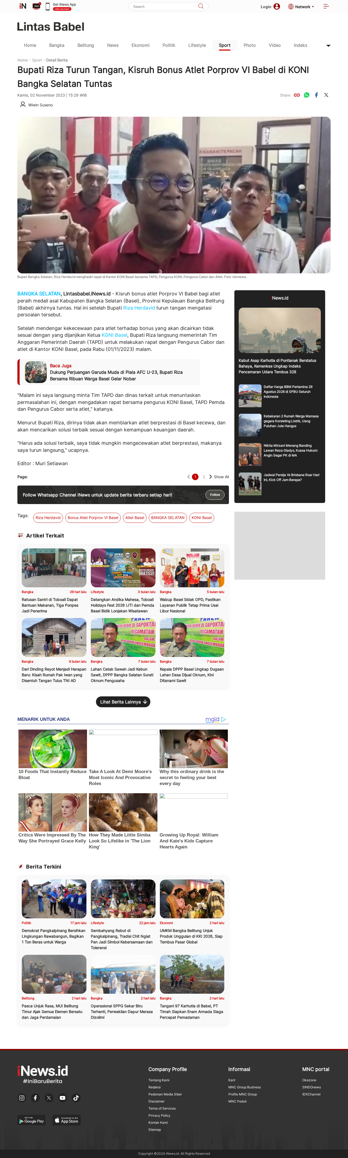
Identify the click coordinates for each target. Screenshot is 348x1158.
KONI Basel (114, 335)
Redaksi (154, 1087)
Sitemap (154, 1130)
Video (275, 45)
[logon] (22, 7)
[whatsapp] (306, 95)
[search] (201, 6)
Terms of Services (162, 1108)
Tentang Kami (158, 1080)
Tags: (22, 515)
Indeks (300, 45)
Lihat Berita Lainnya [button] (120, 702)
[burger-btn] (326, 6)
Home (30, 45)
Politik (169, 45)
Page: (22, 476)
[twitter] (326, 95)
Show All (221, 476)
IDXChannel (311, 1094)
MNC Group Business (244, 1087)
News (113, 45)
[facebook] (316, 95)
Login (266, 6)
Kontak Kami (158, 1122)
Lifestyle (197, 45)
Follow (215, 495)
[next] (210, 477)
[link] (297, 95)
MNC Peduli (237, 1101)
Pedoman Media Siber (165, 1094)
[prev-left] (188, 477)
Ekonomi (141, 45)
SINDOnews (311, 1087)
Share (285, 95)
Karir (231, 1080)
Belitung (85, 45)
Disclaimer (156, 1101)
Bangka (56, 45)
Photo (250, 45)
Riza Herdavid (139, 308)
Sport (225, 45)
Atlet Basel (134, 517)
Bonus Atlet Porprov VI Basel (93, 517)
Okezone (309, 1080)
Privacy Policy (159, 1115)
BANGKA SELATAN (39, 294)
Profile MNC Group (242, 1094)
